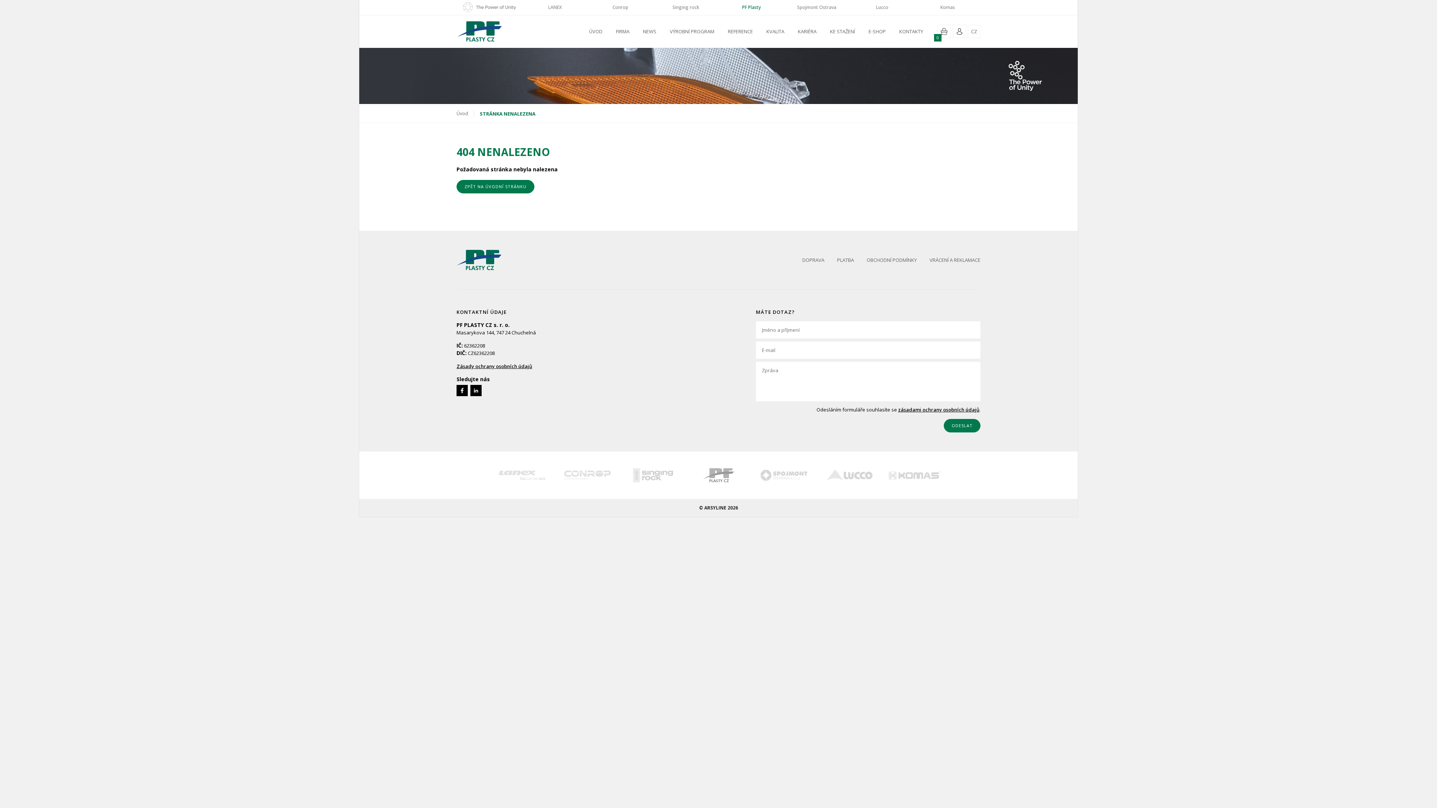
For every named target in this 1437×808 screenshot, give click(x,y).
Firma (622, 31)
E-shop (877, 31)
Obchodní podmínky (892, 260)
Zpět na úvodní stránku (495, 186)
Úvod (595, 31)
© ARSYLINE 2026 (718, 508)
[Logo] (479, 260)
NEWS (649, 31)
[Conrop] (587, 475)
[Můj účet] (959, 31)
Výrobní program (692, 31)
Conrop (620, 7)
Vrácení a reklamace (955, 260)
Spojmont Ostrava (816, 7)
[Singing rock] (653, 475)
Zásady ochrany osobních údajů (494, 366)
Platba (845, 260)
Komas (947, 7)
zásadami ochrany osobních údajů (938, 409)
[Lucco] (849, 475)
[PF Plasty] (718, 475)
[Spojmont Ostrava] (784, 475)
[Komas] (915, 475)
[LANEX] (522, 475)
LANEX (555, 7)
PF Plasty (751, 7)
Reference (740, 31)
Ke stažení (842, 31)
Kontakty (911, 31)
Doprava (813, 260)
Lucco (882, 7)
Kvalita (775, 31)
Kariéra (807, 31)
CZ (974, 31)
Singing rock (685, 7)
